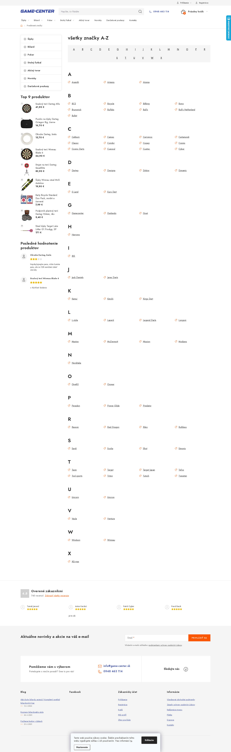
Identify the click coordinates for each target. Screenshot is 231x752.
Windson (76, 540)
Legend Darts (149, 320)
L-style (75, 320)
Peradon (76, 405)
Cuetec (146, 149)
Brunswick (76, 109)
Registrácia (203, 2)
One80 (75, 384)
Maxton (75, 341)
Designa (111, 170)
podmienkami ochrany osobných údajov (165, 645)
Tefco (181, 469)
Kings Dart (148, 298)
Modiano (183, 341)
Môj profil (122, 715)
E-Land (75, 191)
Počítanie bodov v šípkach (32, 721)
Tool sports (77, 475)
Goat (145, 213)
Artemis (111, 82)
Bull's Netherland (187, 109)
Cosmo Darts (78, 149)
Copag (146, 143)
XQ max (75, 561)
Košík (120, 709)
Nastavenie (82, 747)
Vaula (74, 518)
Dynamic (183, 170)
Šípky (31, 39)
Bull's (145, 109)
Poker (31, 54)
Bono (181, 103)
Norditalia (76, 363)
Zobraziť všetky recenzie (57, 595)
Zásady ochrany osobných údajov (181, 704)
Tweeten (183, 475)
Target (110, 469)
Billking (146, 103)
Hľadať (140, 11)
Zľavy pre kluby (124, 720)
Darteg (75, 170)
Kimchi (110, 298)
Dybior (146, 170)
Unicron (111, 497)
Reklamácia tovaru (174, 709)
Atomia (146, 82)
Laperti (110, 320)
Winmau (111, 540)
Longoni (182, 320)
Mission (146, 341)
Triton (110, 475)
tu (131, 740)
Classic (75, 143)
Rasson (75, 427)
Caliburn (76, 137)
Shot (145, 448)
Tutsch (146, 475)
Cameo (110, 137)
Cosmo (182, 143)
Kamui (74, 298)
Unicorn (75, 497)
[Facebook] (186, 669)
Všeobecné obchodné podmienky (181, 699)
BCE (74, 103)
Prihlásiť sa (199, 638)
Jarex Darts (112, 277)
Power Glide (113, 405)
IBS (73, 256)
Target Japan (149, 469)
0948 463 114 (161, 11)
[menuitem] (27, 20)
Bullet (74, 115)
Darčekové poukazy (38, 86)
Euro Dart (112, 191)
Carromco (147, 137)
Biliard (31, 46)
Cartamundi (184, 137)
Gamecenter (78, 213)
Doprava (170, 720)
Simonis (182, 448)
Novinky (32, 78)
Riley (145, 427)
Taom (74, 469)
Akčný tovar (34, 70)
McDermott (112, 341)
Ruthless (183, 427)
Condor (111, 143)
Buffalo (110, 109)
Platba (169, 715)
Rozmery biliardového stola (32, 712)
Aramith (75, 82)
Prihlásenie (122, 699)
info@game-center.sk (116, 666)
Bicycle (110, 103)
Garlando (111, 213)
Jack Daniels (78, 277)
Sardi (74, 448)
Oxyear (110, 384)
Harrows (76, 234)
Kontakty (170, 725)
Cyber (181, 149)
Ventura (111, 518)
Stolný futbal (34, 62)
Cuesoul (111, 149)
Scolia (110, 448)
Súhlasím (149, 740)
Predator (147, 405)
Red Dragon (113, 427)
